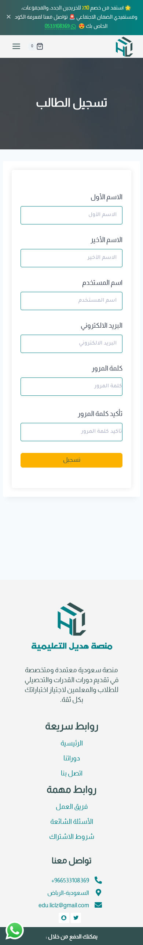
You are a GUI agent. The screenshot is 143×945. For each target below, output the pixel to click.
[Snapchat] (64, 918)
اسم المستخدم (102, 283)
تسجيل (71, 460)
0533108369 (58, 26)
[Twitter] (76, 918)
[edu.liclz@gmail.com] (98, 905)
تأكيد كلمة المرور (100, 414)
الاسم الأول (106, 197)
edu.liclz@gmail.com (63, 905)
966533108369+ (70, 880)
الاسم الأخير (106, 240)
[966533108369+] (98, 880)
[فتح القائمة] (16, 46)
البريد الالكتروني (101, 326)
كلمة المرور (107, 369)
